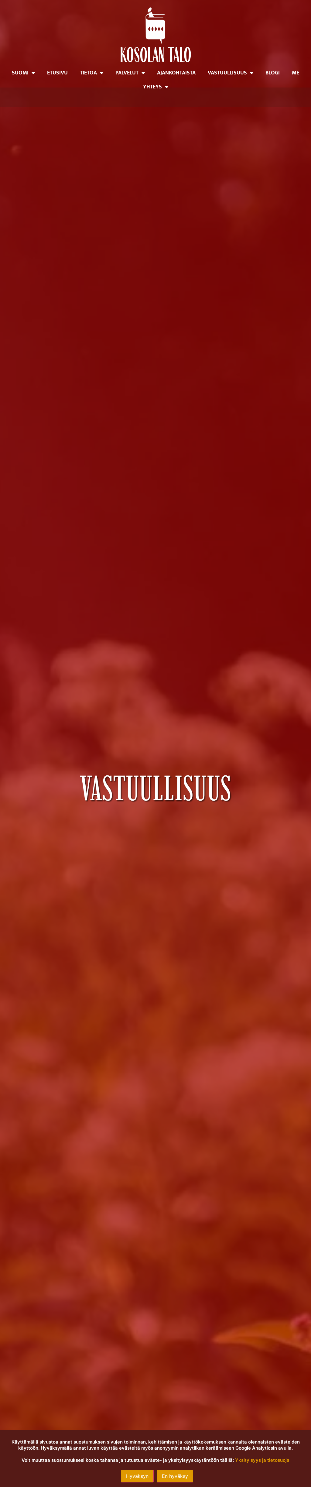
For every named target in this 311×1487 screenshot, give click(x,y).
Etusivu (57, 72)
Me (295, 72)
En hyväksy (175, 1476)
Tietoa (88, 72)
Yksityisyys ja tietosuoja (262, 1460)
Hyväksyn (137, 1476)
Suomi (20, 72)
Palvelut (126, 72)
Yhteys (152, 86)
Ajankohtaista (176, 72)
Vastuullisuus (227, 72)
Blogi (272, 72)
